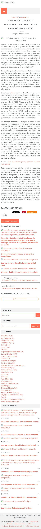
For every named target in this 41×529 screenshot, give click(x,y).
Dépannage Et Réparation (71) (12, 352)
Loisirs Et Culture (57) (9, 354)
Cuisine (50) (5, 358)
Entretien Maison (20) (9, 388)
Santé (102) (5, 347)
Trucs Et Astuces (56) (9, 356)
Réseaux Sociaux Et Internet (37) (13, 365)
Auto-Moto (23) (7, 379)
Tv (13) (3, 397)
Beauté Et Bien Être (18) (10, 392)
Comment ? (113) (7, 343)
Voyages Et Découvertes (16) (12, 395)
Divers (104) (5, 345)
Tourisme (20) (6, 390)
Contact (9, 524)
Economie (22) (6, 381)
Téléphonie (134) (7, 340)
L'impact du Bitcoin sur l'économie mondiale (19, 456)
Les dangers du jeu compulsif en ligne (16, 508)
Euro (13, 93)
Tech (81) (4, 349)
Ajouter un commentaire (20, 299)
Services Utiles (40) (8, 363)
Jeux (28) (4, 377)
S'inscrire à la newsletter (9, 221)
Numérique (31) (7, 372)
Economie (15, 17)
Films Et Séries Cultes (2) (10, 401)
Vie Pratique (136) (7, 338)
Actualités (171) (7, 336)
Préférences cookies (32, 526)
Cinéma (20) (5, 386)
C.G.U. (30, 524)
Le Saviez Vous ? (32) (9, 370)
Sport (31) (4, 374)
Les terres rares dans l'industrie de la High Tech (21, 445)
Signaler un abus (20, 524)
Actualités (24, 17)
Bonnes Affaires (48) (8, 361)
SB (12, 522)
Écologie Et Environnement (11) (12, 399)
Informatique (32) (7, 367)
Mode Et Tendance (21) (9, 383)
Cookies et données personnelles (12, 526)
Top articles (34, 522)
